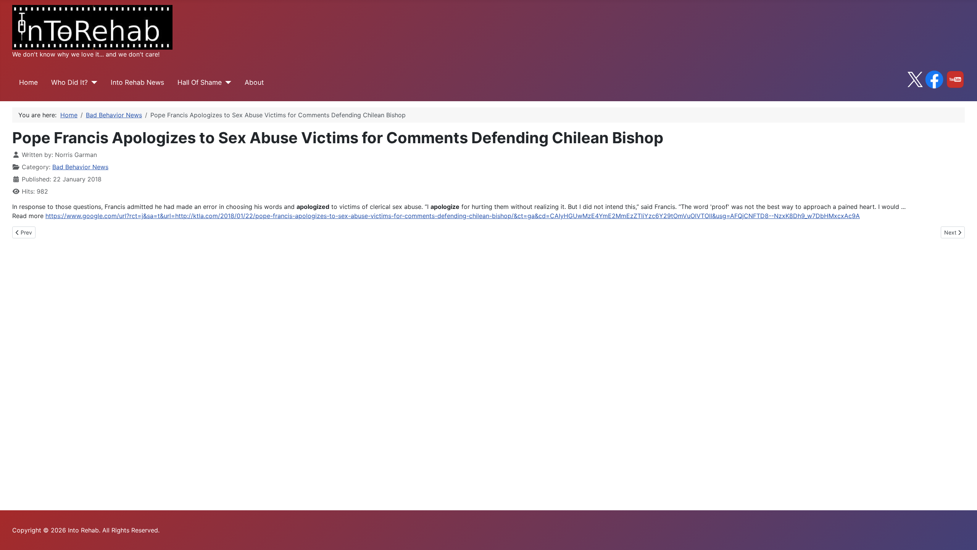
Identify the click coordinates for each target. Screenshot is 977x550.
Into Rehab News (137, 82)
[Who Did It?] (92, 82)
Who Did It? (69, 82)
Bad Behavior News (80, 167)
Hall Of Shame (199, 82)
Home (28, 82)
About (254, 82)
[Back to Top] (963, 536)
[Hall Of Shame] (226, 82)
